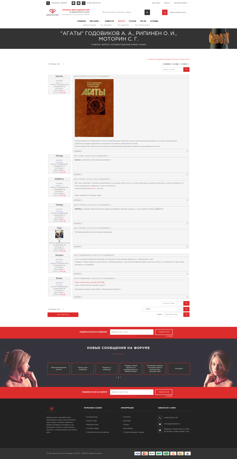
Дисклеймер (128, 428)
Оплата (167, 3)
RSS (187, 59)
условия (169, 336)
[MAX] (78, 3)
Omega (59, 156)
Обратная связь (92, 424)
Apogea (59, 255)
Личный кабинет (181, 3)
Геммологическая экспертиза (97, 432)
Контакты (127, 417)
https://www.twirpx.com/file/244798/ (90, 282)
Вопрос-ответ (91, 420)
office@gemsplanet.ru (172, 424)
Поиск (182, 59)
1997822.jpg (91, 188)
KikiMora (59, 179)
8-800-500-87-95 (93, 3)
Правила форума (171, 59)
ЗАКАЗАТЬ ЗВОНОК (59, 3)
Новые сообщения (155, 59)
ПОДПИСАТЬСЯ (163, 332)
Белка (59, 278)
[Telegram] (73, 3)
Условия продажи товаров (133, 432)
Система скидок (92, 428)
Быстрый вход (91, 417)
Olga (59, 228)
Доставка (156, 3)
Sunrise (59, 76)
